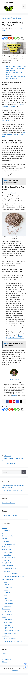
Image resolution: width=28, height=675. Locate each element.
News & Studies (7, 563)
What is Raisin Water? (11, 463)
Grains (6, 590)
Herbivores (7, 530)
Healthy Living (6, 549)
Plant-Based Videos (8, 503)
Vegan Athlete (8, 619)
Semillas (6, 541)
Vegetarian (5, 636)
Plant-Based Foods (8, 579)
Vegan (4, 617)
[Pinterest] (12, 38)
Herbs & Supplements (9, 557)
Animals (4, 528)
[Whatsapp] (15, 38)
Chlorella (6, 560)
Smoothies (7, 571)
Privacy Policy (6, 659)
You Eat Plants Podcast (9, 515)
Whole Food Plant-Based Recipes (14, 576)
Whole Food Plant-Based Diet (13, 574)
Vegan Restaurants (10, 633)
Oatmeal (7, 592)
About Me (14, 395)
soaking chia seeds (8, 120)
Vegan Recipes (8, 628)
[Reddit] (9, 38)
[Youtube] (10, 401)
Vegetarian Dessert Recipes (13, 641)
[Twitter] (6, 38)
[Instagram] (17, 401)
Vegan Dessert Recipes (12, 630)
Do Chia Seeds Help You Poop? (16, 66)
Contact (4, 656)
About (4, 654)
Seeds (5, 598)
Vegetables (7, 606)
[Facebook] (3, 38)
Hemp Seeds (9, 603)
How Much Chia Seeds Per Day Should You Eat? (13, 134)
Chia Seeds (19, 18)
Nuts (5, 595)
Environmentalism (8, 536)
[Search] (24, 472)
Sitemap (4, 662)
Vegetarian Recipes (10, 638)
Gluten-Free (6, 547)
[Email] (18, 38)
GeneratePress (14, 670)
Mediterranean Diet (10, 568)
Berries (7, 584)
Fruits (5, 582)
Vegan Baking (8, 622)
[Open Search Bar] (20, 6)
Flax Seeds (8, 601)
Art (3, 533)
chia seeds (13, 193)
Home (4, 18)
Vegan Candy (8, 625)
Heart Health (8, 552)
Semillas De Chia (10, 544)
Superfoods (11, 18)
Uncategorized (7, 614)
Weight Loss (7, 555)
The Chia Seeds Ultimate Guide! (12, 490)
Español (4, 538)
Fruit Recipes (9, 587)
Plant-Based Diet (7, 565)
